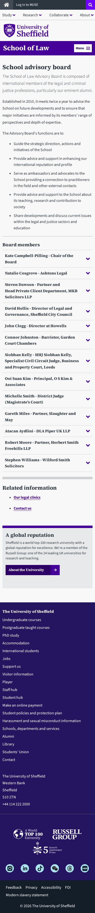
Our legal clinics (27, 497)
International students (20, 651)
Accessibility (51, 887)
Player (7, 682)
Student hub (12, 697)
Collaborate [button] (59, 15)
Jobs (6, 658)
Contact (8, 759)
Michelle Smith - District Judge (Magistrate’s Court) (34, 399)
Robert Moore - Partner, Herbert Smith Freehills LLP (42, 445)
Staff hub (9, 689)
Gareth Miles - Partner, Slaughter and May (40, 416)
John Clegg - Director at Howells (35, 325)
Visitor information (17, 674)
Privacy (31, 887)
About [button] (85, 15)
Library (8, 744)
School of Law (26, 48)
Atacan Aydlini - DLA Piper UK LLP (37, 431)
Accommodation (15, 643)
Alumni (8, 736)
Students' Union (15, 752)
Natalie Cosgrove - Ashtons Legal (36, 273)
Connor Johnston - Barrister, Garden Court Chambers (40, 340)
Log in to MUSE (27, 4)
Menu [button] (80, 48)
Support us (11, 666)
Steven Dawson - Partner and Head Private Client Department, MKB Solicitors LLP (41, 290)
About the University (26, 569)
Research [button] (30, 15)
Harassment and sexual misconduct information (41, 721)
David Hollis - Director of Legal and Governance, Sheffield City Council (38, 311)
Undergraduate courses (21, 620)
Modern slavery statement (27, 895)
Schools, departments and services (30, 728)
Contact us (22, 508)
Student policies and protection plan (32, 713)
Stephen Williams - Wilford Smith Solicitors (37, 463)
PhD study (10, 635)
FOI (68, 887)
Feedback (14, 887)
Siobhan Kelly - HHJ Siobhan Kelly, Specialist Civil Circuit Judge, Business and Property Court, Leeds (42, 361)
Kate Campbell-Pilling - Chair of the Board (39, 259)
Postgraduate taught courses (26, 627)
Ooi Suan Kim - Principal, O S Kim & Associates (39, 381)
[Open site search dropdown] (90, 5)
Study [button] (7, 15)
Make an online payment (22, 705)
